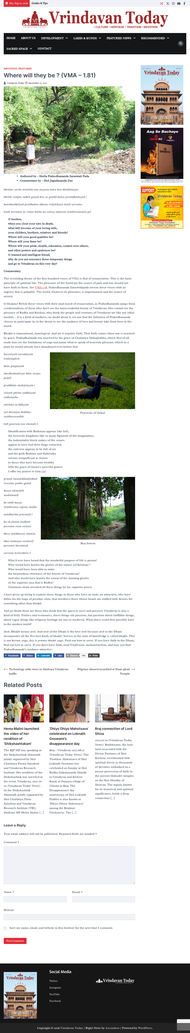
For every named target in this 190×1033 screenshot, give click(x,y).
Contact (44, 48)
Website (9, 910)
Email (77, 892)
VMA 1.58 (41, 287)
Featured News (119, 38)
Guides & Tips (40, 3)
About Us (28, 38)
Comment (11, 842)
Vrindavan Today (15, 83)
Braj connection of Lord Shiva (113, 731)
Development (52, 38)
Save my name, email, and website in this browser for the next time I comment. (61, 928)
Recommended (153, 38)
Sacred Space (17, 49)
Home (10, 38)
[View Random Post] (161, 3)
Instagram (55, 987)
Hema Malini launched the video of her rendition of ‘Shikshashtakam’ (21, 736)
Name (9, 892)
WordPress (145, 1028)
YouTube (54, 994)
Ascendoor (112, 1028)
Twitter (53, 981)
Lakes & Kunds (85, 38)
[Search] (181, 43)
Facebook (55, 1001)
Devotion (10, 68)
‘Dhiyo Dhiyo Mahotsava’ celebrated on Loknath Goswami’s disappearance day (69, 736)
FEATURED (25, 68)
